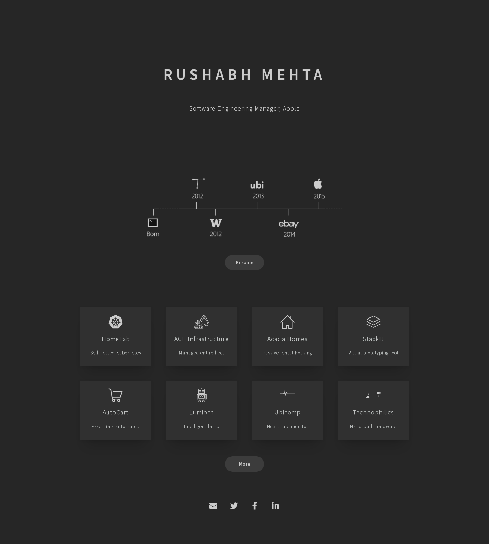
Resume (244, 262)
